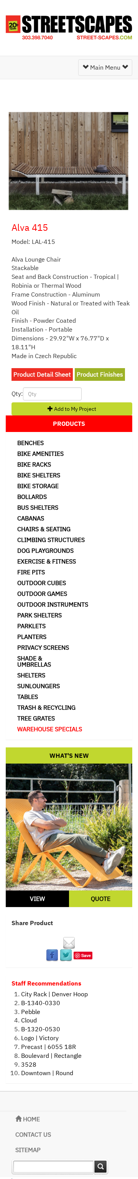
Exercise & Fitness (46, 561)
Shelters (31, 675)
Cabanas (30, 518)
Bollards (32, 496)
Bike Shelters (38, 475)
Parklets (31, 626)
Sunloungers (38, 686)
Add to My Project (74, 408)
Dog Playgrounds (45, 550)
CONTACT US (33, 1134)
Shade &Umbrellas (34, 661)
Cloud (29, 1020)
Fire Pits (31, 572)
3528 (28, 1064)
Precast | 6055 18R (48, 1047)
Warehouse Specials (49, 729)
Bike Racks (34, 464)
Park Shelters (39, 615)
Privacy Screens (43, 647)
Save (86, 955)
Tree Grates (36, 718)
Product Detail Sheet (42, 374)
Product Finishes (100, 374)
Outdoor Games (42, 593)
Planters (31, 636)
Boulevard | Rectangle (51, 1055)
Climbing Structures (51, 540)
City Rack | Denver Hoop (54, 994)
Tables (27, 696)
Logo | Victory (40, 1038)
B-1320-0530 (40, 1029)
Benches (30, 443)
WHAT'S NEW (69, 755)
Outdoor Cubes (41, 583)
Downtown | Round (47, 1073)
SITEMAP (28, 1150)
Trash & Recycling (46, 707)
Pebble (30, 1012)
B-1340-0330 (40, 1003)
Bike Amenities (40, 453)
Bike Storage (38, 486)
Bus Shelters (37, 507)
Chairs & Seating (44, 529)
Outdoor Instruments (52, 604)
